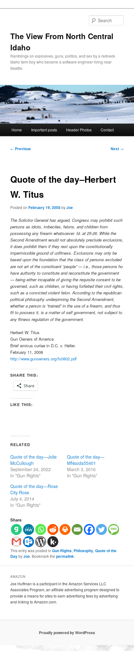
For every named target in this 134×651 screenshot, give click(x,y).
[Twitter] (101, 529)
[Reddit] (52, 529)
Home (17, 129)
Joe (69, 207)
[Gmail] (16, 541)
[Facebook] (89, 529)
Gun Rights (62, 550)
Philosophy (83, 550)
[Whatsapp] (40, 529)
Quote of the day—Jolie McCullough (33, 460)
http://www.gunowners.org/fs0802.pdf (43, 359)
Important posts (44, 129)
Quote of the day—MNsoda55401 (85, 460)
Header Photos (79, 129)
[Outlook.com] (28, 541)
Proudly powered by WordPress (67, 632)
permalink (65, 556)
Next (117, 148)
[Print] (65, 529)
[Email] (77, 529)
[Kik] (52, 541)
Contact (107, 129)
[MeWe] (28, 529)
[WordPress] (40, 541)
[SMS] (113, 529)
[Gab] (16, 529)
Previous (20, 148)
